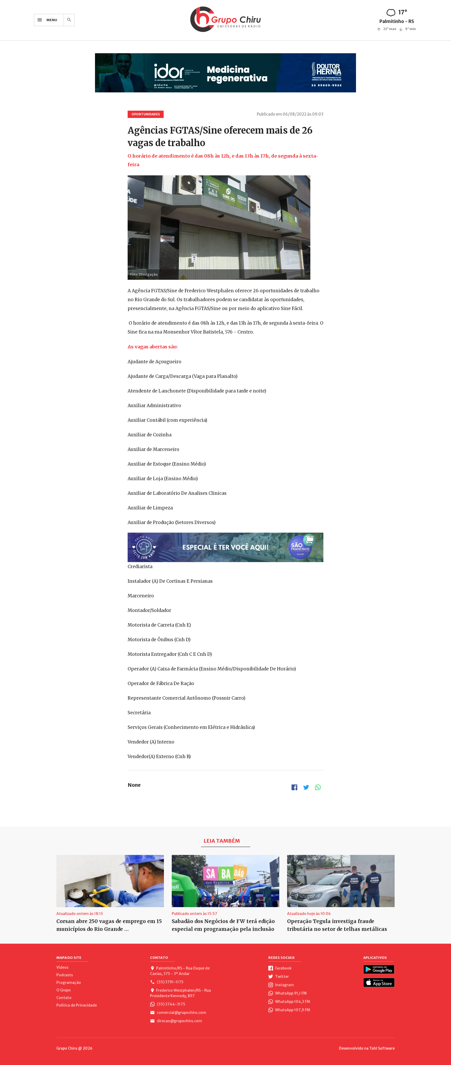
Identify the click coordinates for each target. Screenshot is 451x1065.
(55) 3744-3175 (170, 1004)
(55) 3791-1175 (169, 982)
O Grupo (63, 990)
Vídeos (62, 967)
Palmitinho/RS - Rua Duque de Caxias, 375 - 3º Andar (180, 971)
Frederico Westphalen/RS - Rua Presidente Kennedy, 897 (180, 993)
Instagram (284, 985)
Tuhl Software (382, 1048)
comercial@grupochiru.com (181, 1012)
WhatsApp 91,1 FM (290, 993)
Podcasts (64, 975)
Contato (64, 997)
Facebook (283, 968)
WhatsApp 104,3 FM (292, 1001)
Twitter (281, 976)
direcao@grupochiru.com (179, 1021)
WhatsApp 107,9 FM (292, 1010)
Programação (68, 982)
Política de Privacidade (76, 1005)
